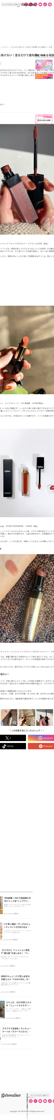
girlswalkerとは (27, 1097)
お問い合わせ (27, 1100)
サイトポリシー (27, 1102)
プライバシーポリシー (27, 1105)
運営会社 (27, 1094)
